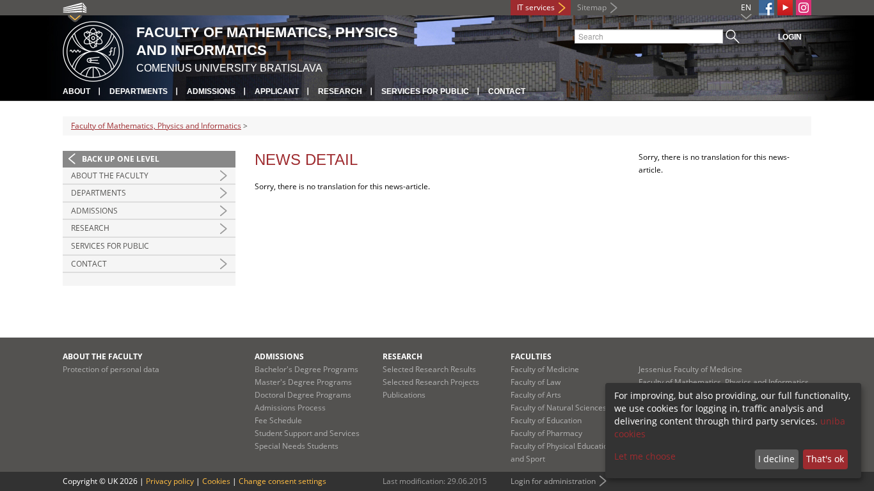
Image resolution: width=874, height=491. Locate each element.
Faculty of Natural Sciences (559, 407)
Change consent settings (282, 481)
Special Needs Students (296, 445)
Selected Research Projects (431, 382)
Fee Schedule (278, 420)
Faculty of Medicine (545, 369)
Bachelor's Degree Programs (306, 369)
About (76, 91)
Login (790, 37)
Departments (138, 91)
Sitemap (592, 7)
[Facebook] (766, 7)
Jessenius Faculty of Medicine (690, 369)
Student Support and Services (307, 433)
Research (340, 91)
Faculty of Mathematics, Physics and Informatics (156, 125)
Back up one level (120, 158)
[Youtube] (785, 7)
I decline (776, 459)
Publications (404, 394)
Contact (506, 91)
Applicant (277, 91)
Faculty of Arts (536, 394)
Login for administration (553, 481)
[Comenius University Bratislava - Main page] (93, 49)
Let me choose (645, 456)
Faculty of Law (535, 382)
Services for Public (425, 91)
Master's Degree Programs (303, 382)
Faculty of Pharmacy (546, 433)
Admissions (211, 91)
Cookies (216, 481)
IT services (536, 7)
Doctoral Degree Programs (303, 394)
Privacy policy (170, 481)
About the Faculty (109, 175)
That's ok (825, 459)
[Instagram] (803, 7)
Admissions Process (290, 407)
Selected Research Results (429, 369)
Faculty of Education (546, 420)
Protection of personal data (111, 369)
